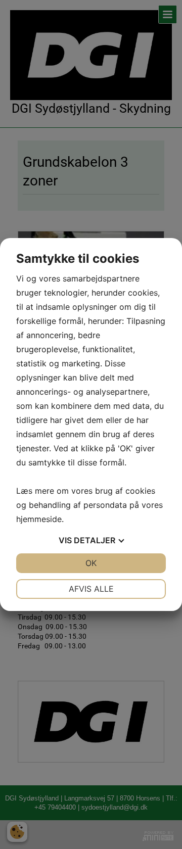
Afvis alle (91, 589)
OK (91, 563)
